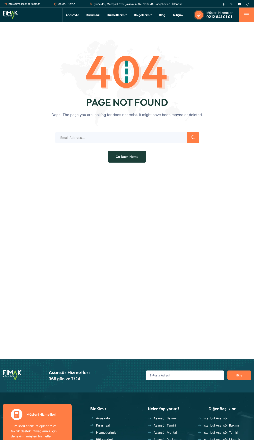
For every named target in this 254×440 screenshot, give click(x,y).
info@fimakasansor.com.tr (24, 3)
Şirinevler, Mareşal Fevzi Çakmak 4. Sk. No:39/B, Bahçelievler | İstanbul (138, 4)
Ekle (239, 375)
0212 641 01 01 (219, 17)
